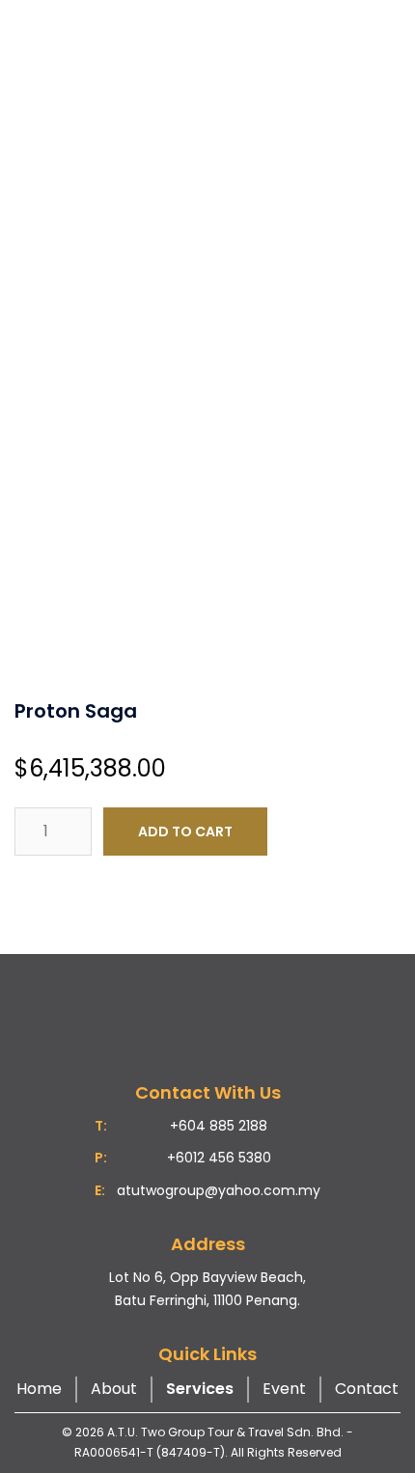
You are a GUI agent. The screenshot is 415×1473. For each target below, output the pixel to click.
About (114, 1389)
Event (284, 1389)
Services (200, 1389)
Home (39, 1389)
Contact (367, 1389)
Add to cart (185, 831)
